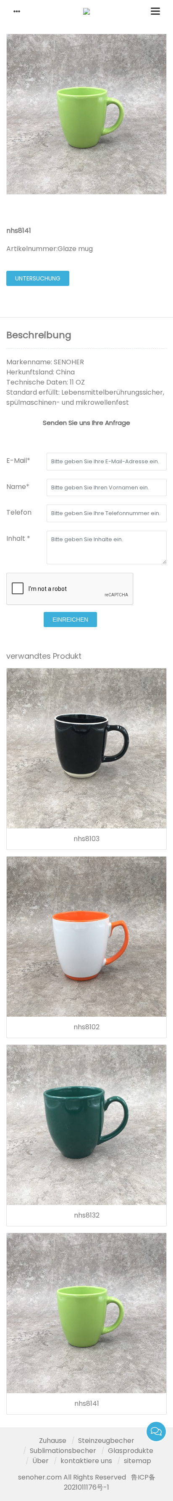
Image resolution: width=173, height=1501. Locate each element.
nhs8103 (86, 839)
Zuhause (52, 1440)
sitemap (137, 1461)
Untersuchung (37, 278)
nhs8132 (87, 1215)
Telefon (18, 512)
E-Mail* (18, 460)
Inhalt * (18, 538)
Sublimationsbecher (63, 1451)
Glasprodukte (130, 1451)
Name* (17, 486)
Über (40, 1461)
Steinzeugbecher (106, 1440)
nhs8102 (86, 1027)
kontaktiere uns (86, 1461)
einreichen (70, 619)
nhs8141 (86, 1404)
